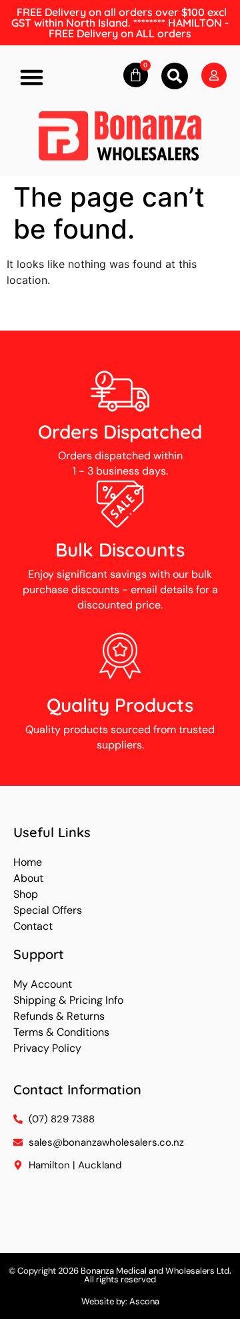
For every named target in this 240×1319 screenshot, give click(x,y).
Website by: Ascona (120, 1301)
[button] (32, 77)
